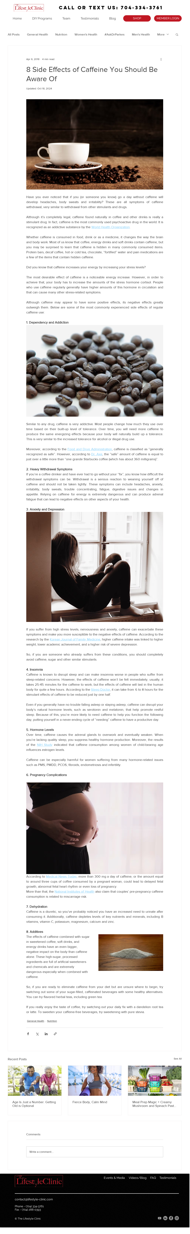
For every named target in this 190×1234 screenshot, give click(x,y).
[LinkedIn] (165, 1218)
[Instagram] (177, 1218)
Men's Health (141, 34)
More (161, 34)
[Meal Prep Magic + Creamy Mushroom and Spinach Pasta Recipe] (154, 1081)
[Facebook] (171, 1218)
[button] (177, 34)
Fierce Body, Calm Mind (90, 1102)
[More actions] (161, 59)
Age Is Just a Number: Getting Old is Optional (34, 1104)
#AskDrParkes (115, 34)
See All (178, 1058)
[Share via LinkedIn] (46, 1034)
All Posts (14, 34)
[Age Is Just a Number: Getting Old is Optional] (34, 1081)
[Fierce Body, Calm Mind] (95, 1081)
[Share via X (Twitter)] (37, 1034)
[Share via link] (55, 1034)
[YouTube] (159, 1218)
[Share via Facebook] (28, 1034)
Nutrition (61, 34)
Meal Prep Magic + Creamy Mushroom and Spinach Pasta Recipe (154, 1104)
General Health (37, 34)
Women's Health (86, 34)
